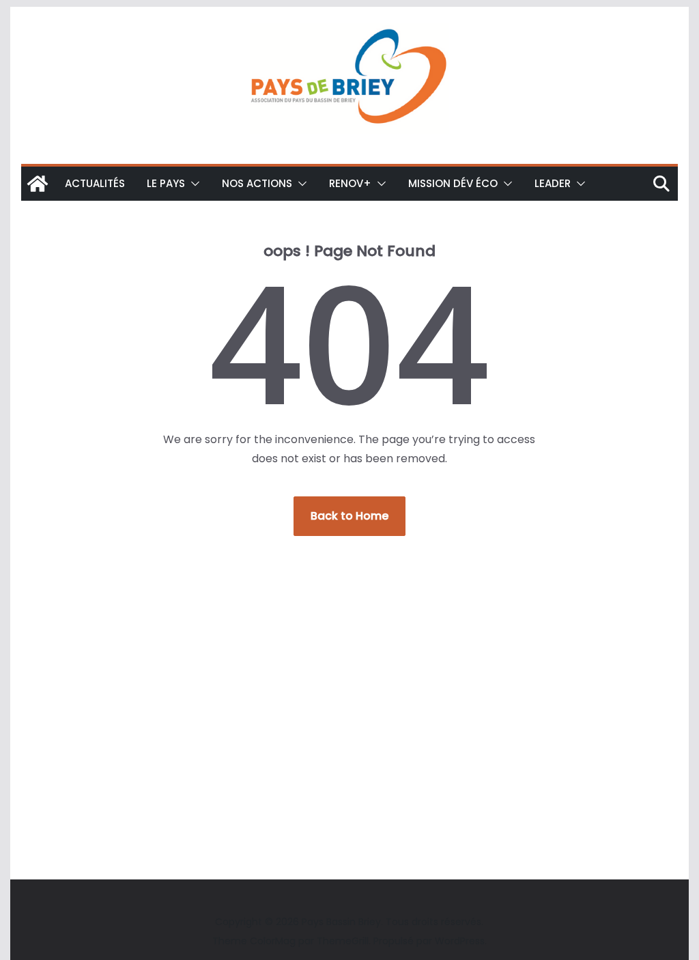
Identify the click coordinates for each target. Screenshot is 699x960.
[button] (192, 183)
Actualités (95, 183)
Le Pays (166, 183)
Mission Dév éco (453, 183)
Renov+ (350, 183)
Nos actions (257, 183)
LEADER (552, 183)
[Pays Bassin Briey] (37, 183)
